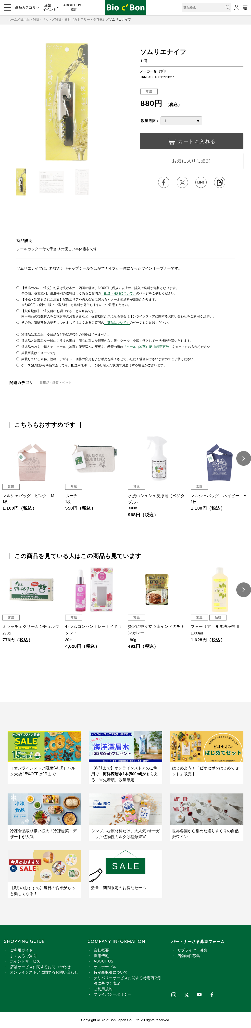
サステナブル (105, 967)
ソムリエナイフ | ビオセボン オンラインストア (125, 7)
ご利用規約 (103, 989)
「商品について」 (117, 322)
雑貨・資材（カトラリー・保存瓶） (80, 19)
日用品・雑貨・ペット (36, 19)
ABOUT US (103, 961)
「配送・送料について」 (118, 293)
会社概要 (101, 950)
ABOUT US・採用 (74, 7)
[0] (244, 7)
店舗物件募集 (188, 956)
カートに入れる (197, 141)
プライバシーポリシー (113, 994)
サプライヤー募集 (192, 950)
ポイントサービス (25, 961)
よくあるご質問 (23, 956)
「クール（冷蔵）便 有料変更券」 (147, 347)
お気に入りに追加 (191, 160)
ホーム (12, 19)
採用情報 (101, 956)
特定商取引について (111, 972)
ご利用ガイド (21, 950)
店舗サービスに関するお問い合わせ (40, 967)
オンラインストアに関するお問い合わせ (44, 972)
